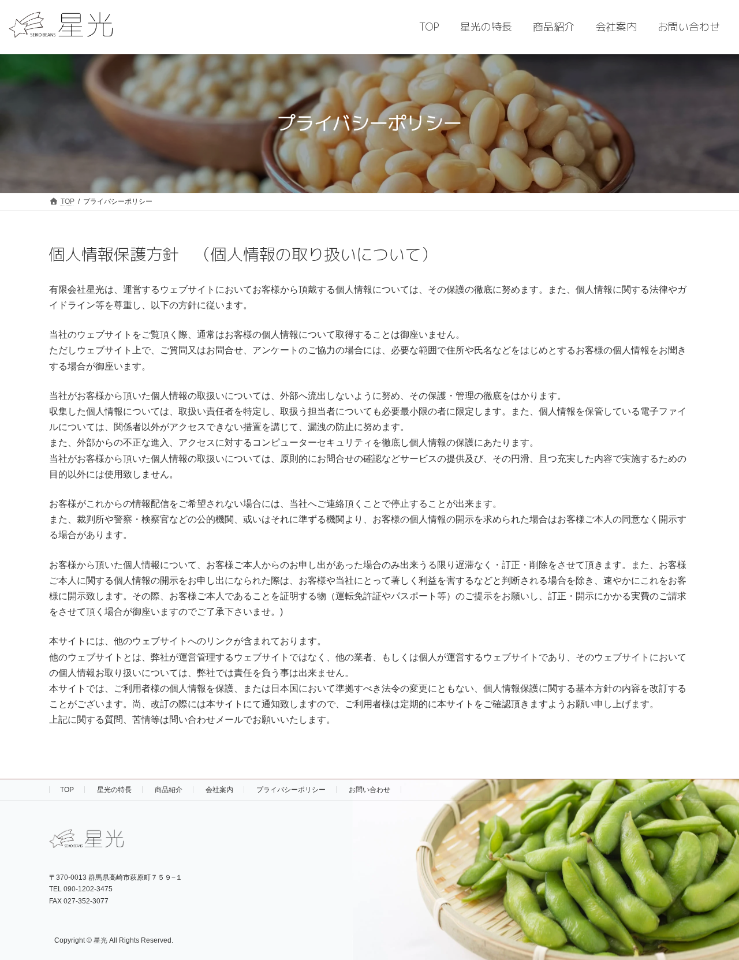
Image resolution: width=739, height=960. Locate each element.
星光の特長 (114, 790)
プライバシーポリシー (291, 790)
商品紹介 (168, 790)
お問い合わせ (369, 790)
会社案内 (219, 790)
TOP (67, 790)
